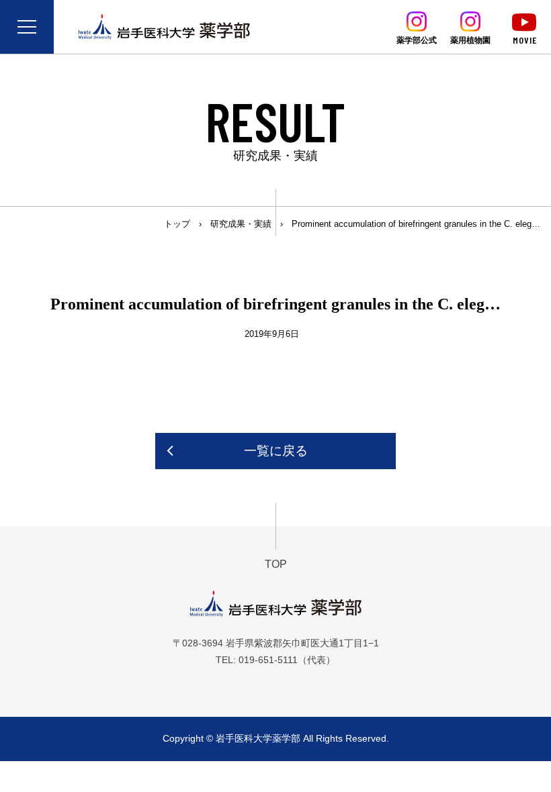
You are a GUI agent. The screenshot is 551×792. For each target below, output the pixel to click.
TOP (276, 564)
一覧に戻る (276, 451)
